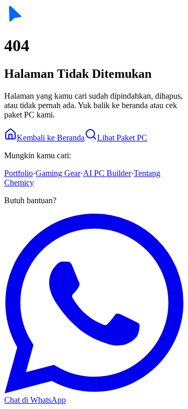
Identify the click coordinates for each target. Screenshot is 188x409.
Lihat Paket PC (122, 137)
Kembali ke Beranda (51, 137)
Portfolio (18, 173)
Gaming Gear (58, 173)
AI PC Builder (107, 173)
